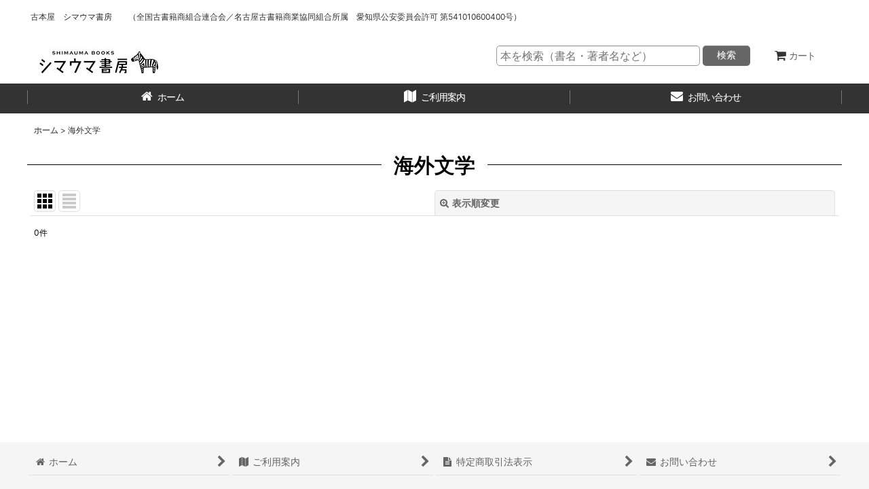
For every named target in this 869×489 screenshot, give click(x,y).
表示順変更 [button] (476, 203)
